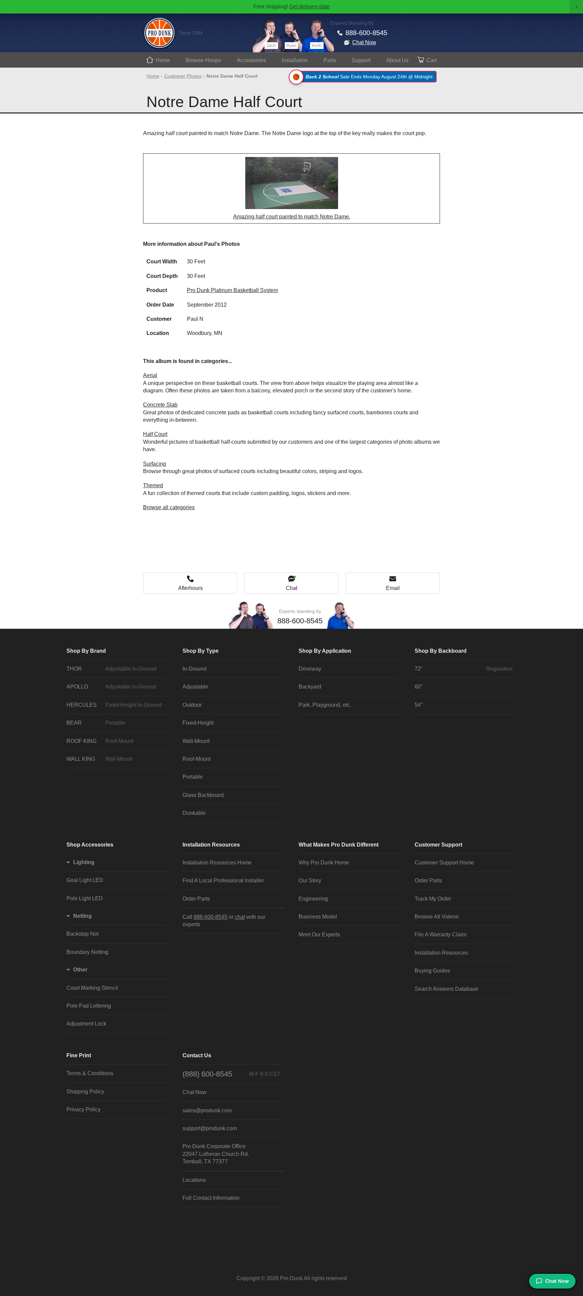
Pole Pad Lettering (88, 1006)
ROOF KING (99, 741)
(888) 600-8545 (231, 1074)
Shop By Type (201, 651)
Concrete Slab (160, 405)
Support (361, 60)
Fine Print (78, 1055)
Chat (291, 588)
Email (393, 588)
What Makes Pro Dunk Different (339, 845)
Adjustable (195, 687)
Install (295, 60)
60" (419, 687)
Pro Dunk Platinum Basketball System (232, 290)
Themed (153, 485)
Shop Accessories (89, 845)
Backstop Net (82, 934)
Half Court (155, 434)
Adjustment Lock (86, 1024)
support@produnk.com (210, 1128)
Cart (431, 60)
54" (419, 705)
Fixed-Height (198, 723)
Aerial (150, 375)
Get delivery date (309, 6)
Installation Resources (211, 845)
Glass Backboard (203, 795)
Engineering (313, 899)
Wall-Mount (196, 741)
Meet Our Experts (319, 934)
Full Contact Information (211, 1198)
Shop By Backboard (441, 651)
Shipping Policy (85, 1091)
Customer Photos (182, 76)
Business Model (318, 916)
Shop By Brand (86, 651)
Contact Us (197, 1055)
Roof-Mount (197, 759)
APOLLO (111, 687)
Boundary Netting (87, 952)
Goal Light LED (84, 880)
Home (163, 60)
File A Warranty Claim (440, 934)
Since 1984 (191, 32)
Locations (194, 1180)
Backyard (310, 687)
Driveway (310, 669)
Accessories (251, 60)
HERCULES (114, 705)
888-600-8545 (366, 32)
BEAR (96, 723)
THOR (111, 669)
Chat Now (364, 42)
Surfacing (154, 464)
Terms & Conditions (89, 1073)
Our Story (310, 880)
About (397, 60)
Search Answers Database (446, 989)
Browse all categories (169, 507)
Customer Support (438, 845)
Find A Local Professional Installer (223, 880)
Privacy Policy (83, 1109)
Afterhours (190, 588)
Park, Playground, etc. (325, 705)
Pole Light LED (84, 898)
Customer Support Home (444, 862)
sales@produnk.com (207, 1110)
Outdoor (192, 705)
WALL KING (99, 759)
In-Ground (194, 669)
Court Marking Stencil (92, 988)
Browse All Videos (437, 916)
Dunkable (194, 813)
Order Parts (196, 899)
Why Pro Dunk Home (324, 862)
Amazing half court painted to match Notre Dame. (291, 216)
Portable (193, 777)
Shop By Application (325, 651)
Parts (330, 60)
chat (240, 917)
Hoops (203, 60)
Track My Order (433, 899)
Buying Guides (432, 971)
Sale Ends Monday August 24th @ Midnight (369, 76)
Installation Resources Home (217, 862)
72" (463, 669)
